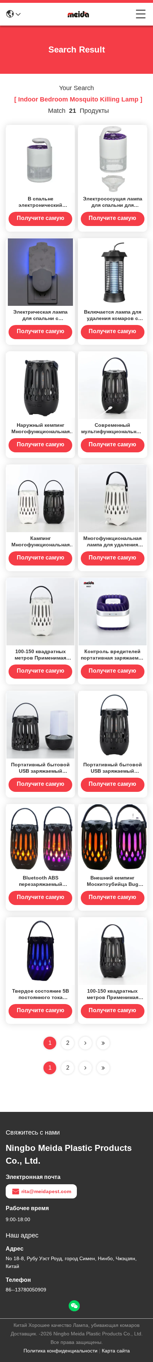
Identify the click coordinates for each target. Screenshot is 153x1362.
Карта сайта (116, 1350)
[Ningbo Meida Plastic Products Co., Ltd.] (78, 14)
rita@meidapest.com (46, 1191)
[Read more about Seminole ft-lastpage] (103, 1068)
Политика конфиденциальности (60, 1350)
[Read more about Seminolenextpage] (85, 1068)
